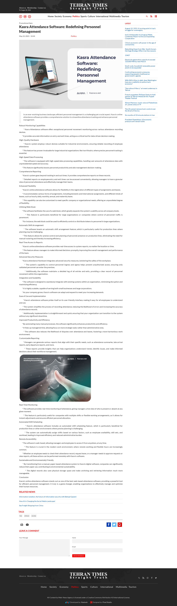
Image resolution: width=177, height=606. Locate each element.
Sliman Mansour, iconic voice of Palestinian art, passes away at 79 (141, 104)
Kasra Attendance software (36, 129)
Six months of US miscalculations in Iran (140, 115)
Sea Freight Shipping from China (31, 505)
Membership (32, 8)
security (34, 516)
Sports (84, 16)
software (26, 516)
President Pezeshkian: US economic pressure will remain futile (138, 120)
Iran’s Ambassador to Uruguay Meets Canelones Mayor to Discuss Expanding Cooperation (139, 36)
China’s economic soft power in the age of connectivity (140, 44)
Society (58, 16)
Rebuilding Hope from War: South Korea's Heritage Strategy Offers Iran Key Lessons (140, 50)
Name (74, 538)
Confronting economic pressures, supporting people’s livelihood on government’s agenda (137, 74)
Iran (21, 516)
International (102, 16)
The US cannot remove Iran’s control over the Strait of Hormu (140, 110)
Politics (76, 16)
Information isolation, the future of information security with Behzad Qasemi (47, 497)
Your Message (23, 538)
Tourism (125, 16)
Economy (67, 16)
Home (51, 16)
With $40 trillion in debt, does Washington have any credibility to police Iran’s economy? (141, 82)
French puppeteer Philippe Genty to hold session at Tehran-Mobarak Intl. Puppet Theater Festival (140, 96)
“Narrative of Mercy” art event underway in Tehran (141, 89)
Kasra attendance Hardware (34, 260)
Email (74, 547)
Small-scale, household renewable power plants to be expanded (140, 67)
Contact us (42, 8)
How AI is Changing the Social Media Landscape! (37, 501)
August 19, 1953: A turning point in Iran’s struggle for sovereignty (140, 29)
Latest (128, 23)
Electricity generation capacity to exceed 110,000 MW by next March (140, 60)
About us (22, 8)
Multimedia (115, 16)
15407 (127, 55)
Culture (91, 16)
